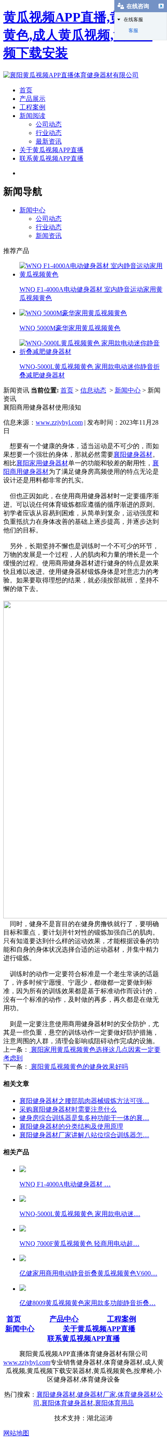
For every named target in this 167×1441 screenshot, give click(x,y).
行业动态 (49, 132)
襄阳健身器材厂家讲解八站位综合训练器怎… (84, 1134)
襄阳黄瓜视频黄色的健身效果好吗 (78, 1066)
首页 (25, 90)
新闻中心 (32, 210)
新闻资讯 (49, 235)
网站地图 (16, 1433)
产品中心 (64, 1319)
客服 (133, 30)
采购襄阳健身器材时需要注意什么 (68, 1109)
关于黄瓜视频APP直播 (51, 149)
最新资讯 (49, 141)
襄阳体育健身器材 (67, 1403)
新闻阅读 (32, 115)
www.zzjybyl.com (59, 422)
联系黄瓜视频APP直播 (51, 158)
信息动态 (93, 390)
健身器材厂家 (96, 1394)
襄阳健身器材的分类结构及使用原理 (71, 1126)
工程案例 (32, 107)
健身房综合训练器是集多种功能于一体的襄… (84, 1117)
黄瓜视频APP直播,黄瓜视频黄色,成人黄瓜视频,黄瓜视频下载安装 (82, 35)
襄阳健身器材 (132, 454)
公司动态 (49, 124)
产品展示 (32, 98)
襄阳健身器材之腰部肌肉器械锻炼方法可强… (84, 1100)
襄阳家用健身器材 (42, 463)
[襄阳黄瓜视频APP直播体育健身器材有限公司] (71, 75)
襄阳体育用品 (114, 1403)
